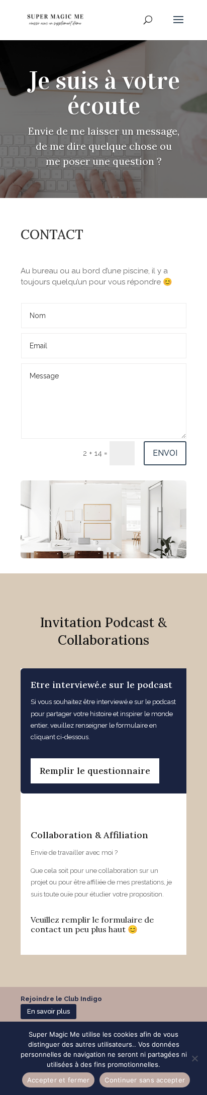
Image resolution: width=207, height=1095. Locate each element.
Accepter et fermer (58, 1080)
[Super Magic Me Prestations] (103, 555)
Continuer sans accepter (145, 1080)
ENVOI (165, 453)
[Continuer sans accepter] (194, 1058)
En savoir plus (48, 1011)
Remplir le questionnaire (95, 770)
